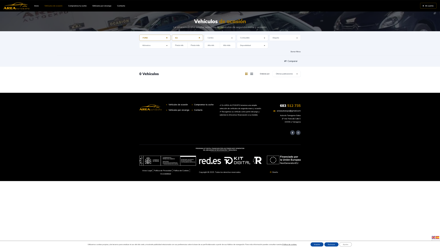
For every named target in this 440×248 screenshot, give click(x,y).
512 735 (290, 105)
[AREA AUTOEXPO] (16, 6)
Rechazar (331, 244)
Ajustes (345, 244)
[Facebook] (292, 132)
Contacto (121, 6)
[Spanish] (437, 237)
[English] (434, 237)
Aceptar (317, 244)
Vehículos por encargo (101, 6)
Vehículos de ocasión (53, 6)
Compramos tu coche (77, 6)
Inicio (36, 6)
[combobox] (154, 38)
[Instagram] (298, 132)
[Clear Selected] (167, 37)
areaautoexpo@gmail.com (288, 111)
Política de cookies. (289, 244)
